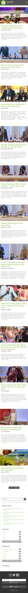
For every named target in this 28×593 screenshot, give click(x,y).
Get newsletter (14, 582)
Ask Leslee (11, 551)
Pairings (12, 553)
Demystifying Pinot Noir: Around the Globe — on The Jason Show (13, 185)
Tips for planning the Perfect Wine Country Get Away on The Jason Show (14, 387)
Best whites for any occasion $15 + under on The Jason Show (13, 105)
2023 (11, 539)
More (4, 541)
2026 (11, 532)
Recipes (11, 556)
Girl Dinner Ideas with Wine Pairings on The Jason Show (11, 27)
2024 (11, 536)
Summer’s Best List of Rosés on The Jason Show (12, 469)
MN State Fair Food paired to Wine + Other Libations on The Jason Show (13, 306)
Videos (12, 558)
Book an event (14, 586)
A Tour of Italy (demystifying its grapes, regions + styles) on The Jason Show (13, 264)
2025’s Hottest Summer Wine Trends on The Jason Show (11, 428)
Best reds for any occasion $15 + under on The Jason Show (12, 66)
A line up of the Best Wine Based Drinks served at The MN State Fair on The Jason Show (14, 347)
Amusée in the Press (11, 549)
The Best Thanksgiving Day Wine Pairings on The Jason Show (13, 146)
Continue (4, 39)
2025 (11, 534)
